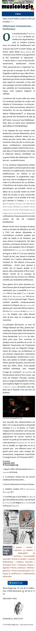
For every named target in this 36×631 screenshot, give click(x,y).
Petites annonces (18, 568)
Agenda (6, 568)
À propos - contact (22, 547)
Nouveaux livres (10, 565)
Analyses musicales (25, 562)
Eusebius (6, 461)
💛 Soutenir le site (15, 583)
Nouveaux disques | (26, 565)
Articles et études (19, 559)
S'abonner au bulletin (23, 550)
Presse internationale (20, 571)
